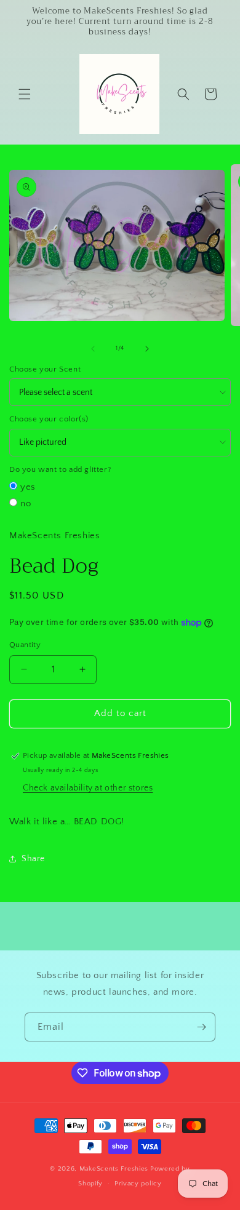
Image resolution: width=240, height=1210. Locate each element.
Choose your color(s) (49, 419)
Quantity (25, 644)
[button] (24, 94)
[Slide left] (92, 348)
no (25, 503)
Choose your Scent (45, 369)
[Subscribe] (201, 1027)
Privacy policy (138, 1183)
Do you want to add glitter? (60, 469)
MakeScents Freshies (113, 1168)
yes (28, 487)
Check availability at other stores (88, 788)
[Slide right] (147, 348)
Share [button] (33, 859)
